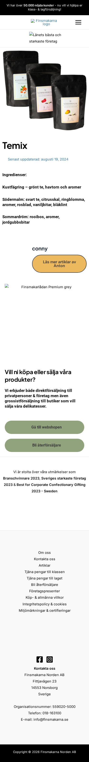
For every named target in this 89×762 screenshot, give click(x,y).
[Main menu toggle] (78, 22)
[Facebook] (39, 659)
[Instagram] (49, 659)
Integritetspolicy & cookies (45, 604)
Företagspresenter (44, 591)
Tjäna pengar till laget (44, 578)
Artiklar (44, 565)
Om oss (44, 552)
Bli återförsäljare (44, 585)
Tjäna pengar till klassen (44, 572)
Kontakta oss (44, 559)
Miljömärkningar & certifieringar (44, 610)
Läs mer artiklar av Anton (59, 263)
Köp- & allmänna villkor (45, 597)
